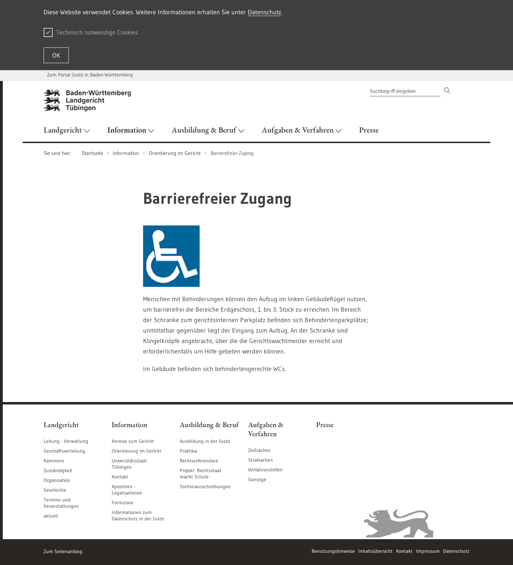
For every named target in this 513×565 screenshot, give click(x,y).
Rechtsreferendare (199, 461)
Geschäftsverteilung (64, 451)
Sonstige (257, 479)
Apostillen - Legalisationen (127, 489)
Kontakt (120, 477)
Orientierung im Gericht (136, 451)
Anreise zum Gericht (133, 441)
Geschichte (55, 490)
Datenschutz (264, 12)
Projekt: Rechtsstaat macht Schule (200, 473)
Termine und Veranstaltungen (61, 503)
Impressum (428, 551)
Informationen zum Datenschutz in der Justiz (138, 515)
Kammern (54, 461)
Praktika (188, 451)
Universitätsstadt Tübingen (129, 464)
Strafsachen (260, 460)
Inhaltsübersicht (375, 551)
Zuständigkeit (58, 470)
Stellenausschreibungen (205, 486)
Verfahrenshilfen (265, 470)
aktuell (51, 516)
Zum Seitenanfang (63, 551)
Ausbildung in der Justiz (205, 441)
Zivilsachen (259, 450)
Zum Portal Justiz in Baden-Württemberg (90, 75)
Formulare (122, 502)
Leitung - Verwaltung (66, 441)
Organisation (57, 480)
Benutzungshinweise (333, 551)
